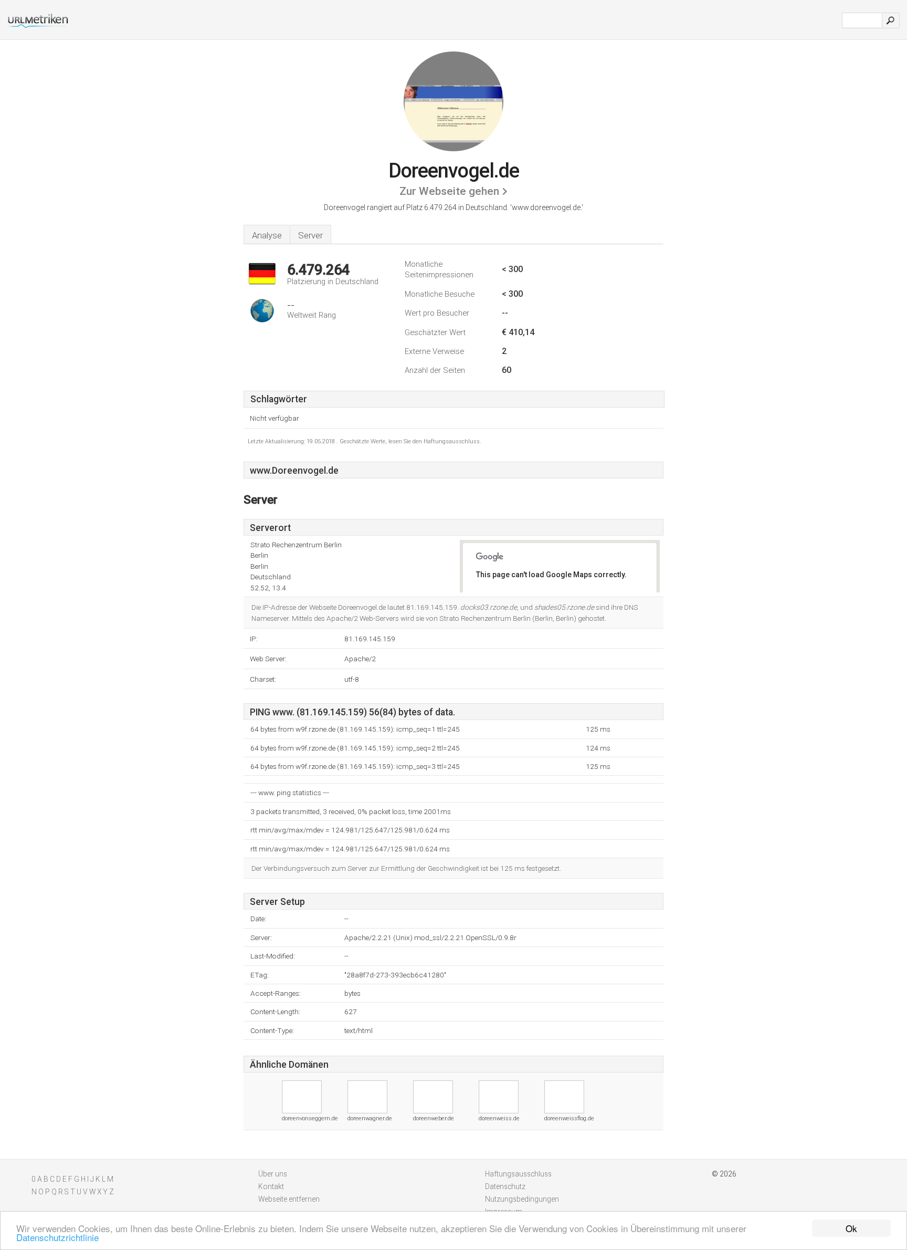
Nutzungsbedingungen (522, 1199)
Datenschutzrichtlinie (57, 1237)
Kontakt (271, 1186)
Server (310, 235)
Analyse (267, 235)
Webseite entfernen (289, 1199)
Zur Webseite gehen (449, 191)
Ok (851, 1228)
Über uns (272, 1174)
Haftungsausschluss (518, 1174)
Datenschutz (505, 1186)
